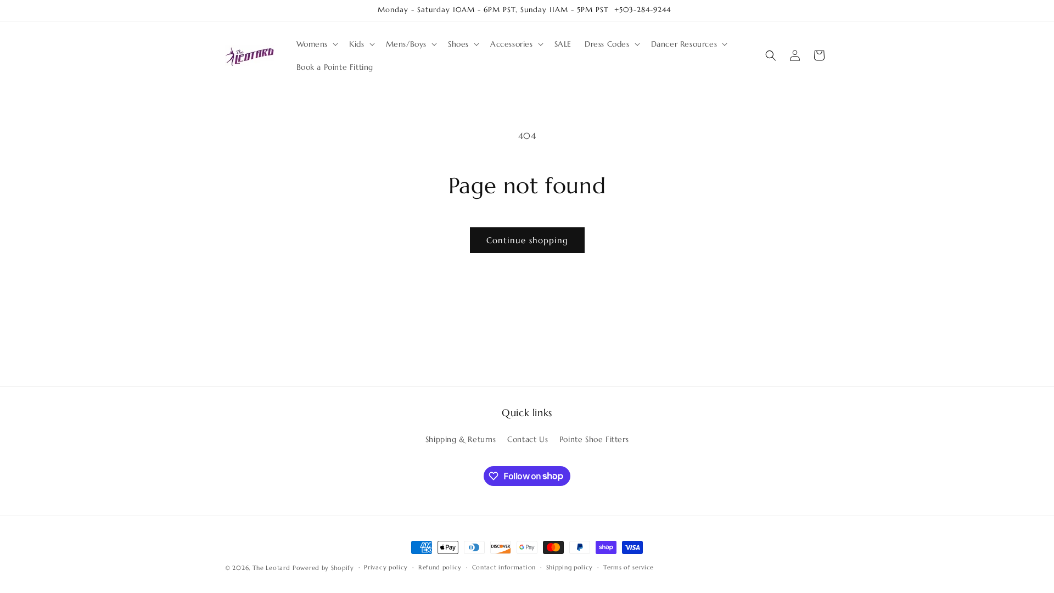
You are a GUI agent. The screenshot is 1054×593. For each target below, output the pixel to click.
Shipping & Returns (460, 439)
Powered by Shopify (323, 568)
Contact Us (527, 439)
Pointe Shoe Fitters (594, 439)
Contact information (504, 567)
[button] (316, 43)
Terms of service (628, 567)
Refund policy (440, 567)
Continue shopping (527, 240)
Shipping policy (569, 567)
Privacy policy (386, 567)
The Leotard (271, 568)
